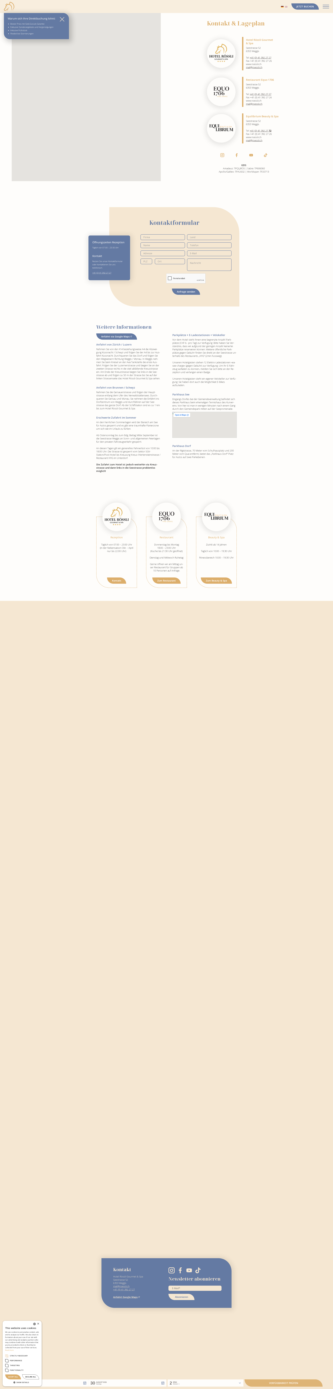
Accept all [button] (13, 1377)
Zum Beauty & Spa (216, 580)
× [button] (38, 1324)
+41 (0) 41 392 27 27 (260, 57)
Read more (9, 1350)
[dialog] (22, 1353)
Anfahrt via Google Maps (115, 336)
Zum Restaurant (166, 580)
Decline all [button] (30, 1377)
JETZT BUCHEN (305, 6)
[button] (49, 1383)
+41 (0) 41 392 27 (260, 130)
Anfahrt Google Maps (125, 1297)
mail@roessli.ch (254, 67)
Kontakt (116, 580)
